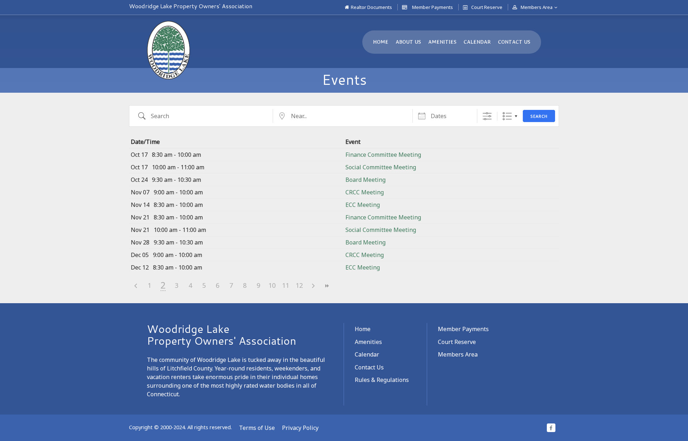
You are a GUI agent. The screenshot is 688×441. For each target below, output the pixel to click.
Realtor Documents (371, 7)
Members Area (537, 7)
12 (299, 285)
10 (272, 285)
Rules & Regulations (382, 380)
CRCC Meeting (364, 192)
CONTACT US (514, 42)
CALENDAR (477, 42)
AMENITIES (442, 42)
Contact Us (369, 367)
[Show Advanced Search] (487, 116)
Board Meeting (365, 180)
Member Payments (432, 7)
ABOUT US (408, 42)
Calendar (367, 354)
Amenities (368, 342)
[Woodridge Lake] (168, 50)
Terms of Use (257, 428)
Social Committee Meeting (380, 167)
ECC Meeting (362, 205)
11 (285, 285)
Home (363, 329)
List (507, 116)
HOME (380, 42)
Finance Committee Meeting (383, 155)
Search (539, 116)
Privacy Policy (300, 428)
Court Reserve (486, 7)
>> (326, 285)
